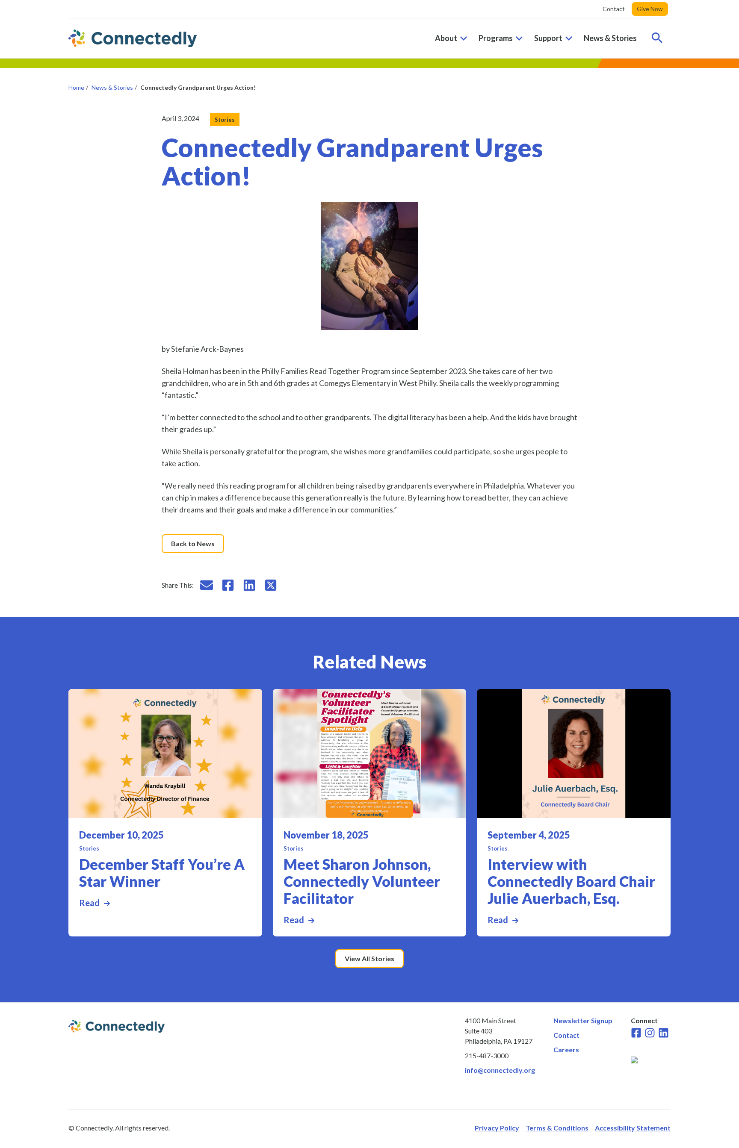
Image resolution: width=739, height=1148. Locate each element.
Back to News (193, 543)
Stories (225, 119)
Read (165, 903)
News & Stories (610, 38)
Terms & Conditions (557, 1128)
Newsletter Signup (582, 1020)
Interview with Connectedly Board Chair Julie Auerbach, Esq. (571, 881)
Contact (614, 8)
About (446, 38)
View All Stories (369, 958)
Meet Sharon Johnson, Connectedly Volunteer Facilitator (362, 881)
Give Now (650, 8)
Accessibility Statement (633, 1128)
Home (76, 87)
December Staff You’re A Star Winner (162, 873)
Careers (566, 1049)
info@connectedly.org (500, 1070)
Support (548, 38)
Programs (496, 38)
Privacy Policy (497, 1128)
